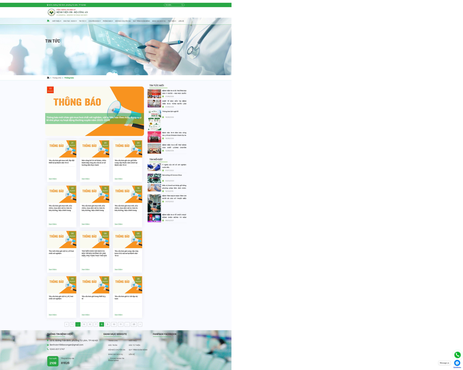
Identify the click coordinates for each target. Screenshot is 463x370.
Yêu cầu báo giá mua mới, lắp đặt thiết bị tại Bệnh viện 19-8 (61, 161)
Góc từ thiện (134, 345)
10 (114, 324)
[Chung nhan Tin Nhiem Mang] (118, 359)
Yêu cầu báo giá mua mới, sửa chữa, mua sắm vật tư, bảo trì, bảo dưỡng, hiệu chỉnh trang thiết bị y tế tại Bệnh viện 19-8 (60, 209)
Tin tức (82, 21)
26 (134, 324)
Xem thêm (52, 179)
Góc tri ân (112, 345)
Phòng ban (107, 21)
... (78, 324)
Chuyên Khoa (94, 21)
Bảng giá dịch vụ (159, 21)
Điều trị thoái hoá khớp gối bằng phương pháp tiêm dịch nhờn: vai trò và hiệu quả (174, 188)
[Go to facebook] (457, 363)
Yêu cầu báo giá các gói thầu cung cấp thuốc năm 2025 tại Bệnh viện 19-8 (126, 162)
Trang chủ (56, 78)
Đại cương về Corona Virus (172, 175)
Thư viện (171, 21)
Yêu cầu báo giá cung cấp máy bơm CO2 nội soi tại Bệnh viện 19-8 (126, 253)
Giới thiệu (56, 21)
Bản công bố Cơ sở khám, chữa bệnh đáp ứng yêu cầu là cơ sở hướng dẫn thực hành (94, 162)
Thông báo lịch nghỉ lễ (170, 111)
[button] (115, 72)
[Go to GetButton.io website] (457, 367)
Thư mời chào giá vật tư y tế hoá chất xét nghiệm (61, 252)
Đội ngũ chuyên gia (123, 21)
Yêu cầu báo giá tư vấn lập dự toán (126, 297)
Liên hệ (181, 21)
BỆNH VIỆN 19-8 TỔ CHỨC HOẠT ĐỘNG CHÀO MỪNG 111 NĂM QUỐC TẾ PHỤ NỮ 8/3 (174, 217)
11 (121, 324)
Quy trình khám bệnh (141, 21)
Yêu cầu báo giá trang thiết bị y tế (94, 297)
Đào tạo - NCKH (70, 21)
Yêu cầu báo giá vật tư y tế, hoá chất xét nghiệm (61, 297)
